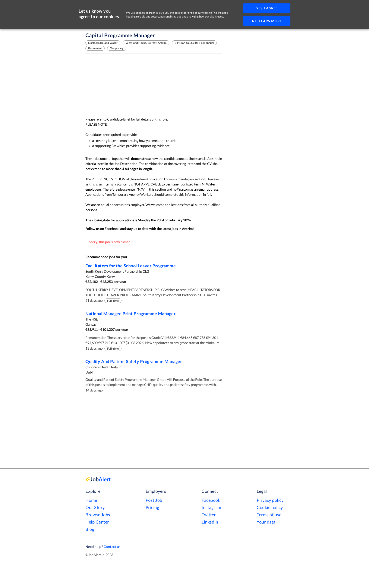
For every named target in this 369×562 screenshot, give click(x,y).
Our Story (95, 507)
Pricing (152, 507)
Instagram (211, 507)
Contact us (112, 546)
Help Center (97, 521)
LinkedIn (210, 521)
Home (91, 500)
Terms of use (269, 514)
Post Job (154, 500)
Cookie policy (270, 507)
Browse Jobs (97, 514)
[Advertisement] (153, 85)
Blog (89, 529)
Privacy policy (270, 500)
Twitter (209, 514)
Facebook (211, 500)
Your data (266, 521)
